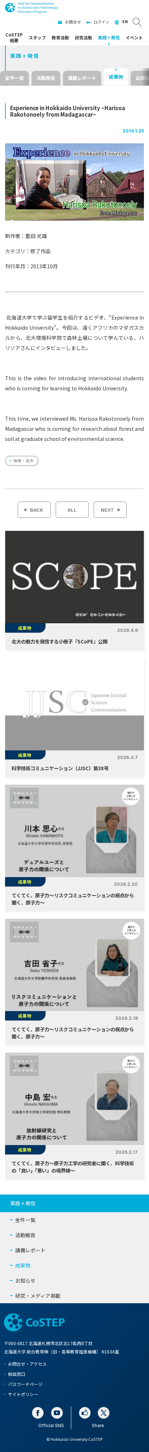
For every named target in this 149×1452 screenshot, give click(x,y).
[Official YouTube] (57, 1413)
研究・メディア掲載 (37, 1295)
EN (125, 21)
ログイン (102, 22)
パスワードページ (25, 1384)
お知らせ (25, 1280)
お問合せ (73, 22)
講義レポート (82, 77)
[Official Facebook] (37, 1413)
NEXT (107, 510)
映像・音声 (24, 460)
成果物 (116, 76)
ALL (72, 510)
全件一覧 (14, 77)
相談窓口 (16, 1374)
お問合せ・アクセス (27, 1364)
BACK (36, 510)
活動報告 (46, 77)
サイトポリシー (23, 1394)
